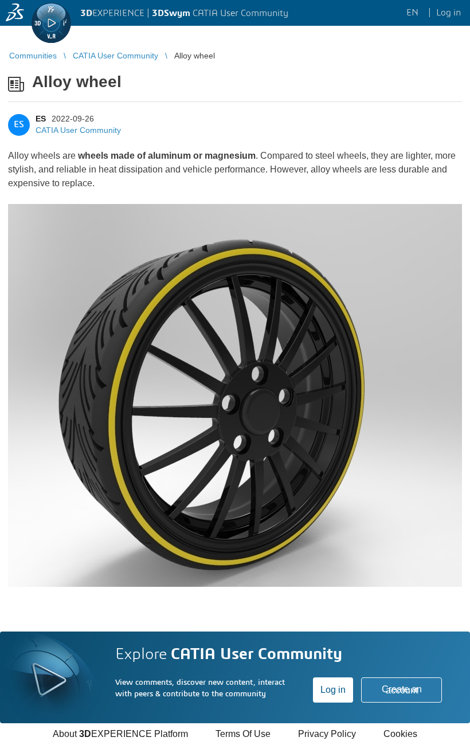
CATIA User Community (78, 130)
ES (41, 118)
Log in (333, 690)
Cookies (400, 734)
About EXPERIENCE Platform (120, 734)
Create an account (402, 689)
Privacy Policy (327, 734)
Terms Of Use (243, 734)
